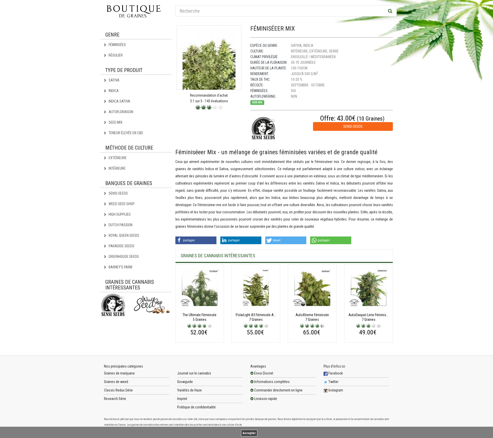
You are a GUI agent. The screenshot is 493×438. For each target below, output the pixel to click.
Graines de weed (116, 382)
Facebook (335, 373)
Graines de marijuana (119, 373)
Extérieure (117, 158)
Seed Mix (115, 122)
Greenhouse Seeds (123, 256)
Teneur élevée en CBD (125, 133)
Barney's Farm (120, 267)
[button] (195, 240)
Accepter (249, 433)
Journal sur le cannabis (194, 373)
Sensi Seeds (118, 193)
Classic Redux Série (118, 390)
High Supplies (119, 214)
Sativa (113, 80)
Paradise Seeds (121, 246)
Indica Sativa (119, 101)
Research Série (115, 399)
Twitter (333, 382)
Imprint (182, 399)
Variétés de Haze (189, 390)
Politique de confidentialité (196, 407)
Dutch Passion (120, 225)
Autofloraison (120, 112)
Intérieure (117, 168)
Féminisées (117, 45)
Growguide (185, 382)
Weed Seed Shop (121, 204)
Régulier (115, 55)
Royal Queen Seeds (123, 235)
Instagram (335, 390)
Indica (113, 91)
